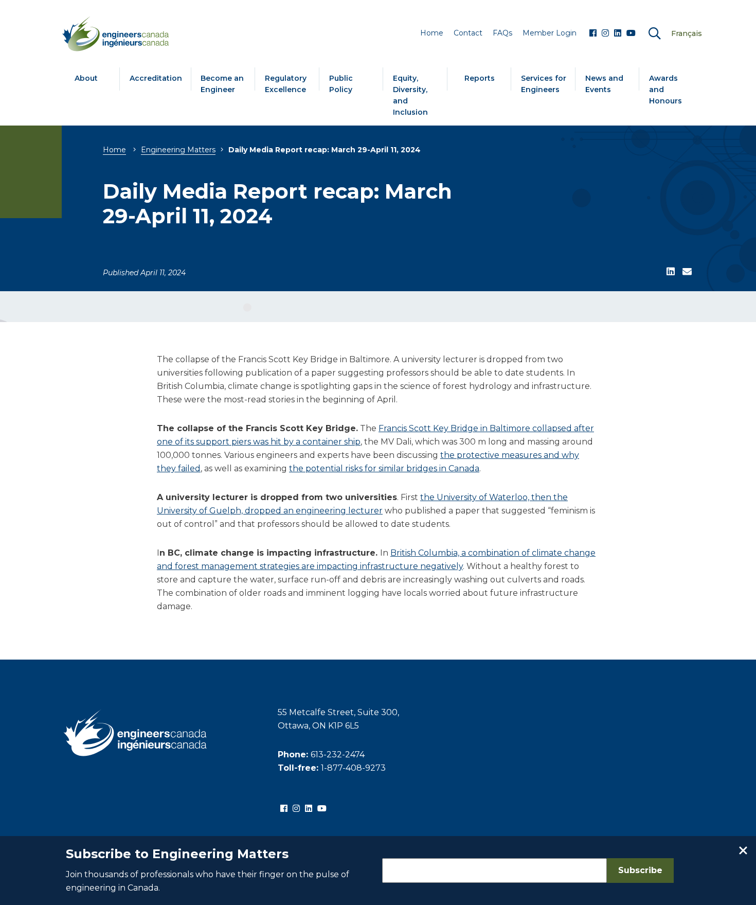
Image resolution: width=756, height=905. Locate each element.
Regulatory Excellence (286, 84)
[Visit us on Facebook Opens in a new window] (593, 33)
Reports (479, 78)
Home (114, 149)
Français (686, 33)
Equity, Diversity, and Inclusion (410, 95)
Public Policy (341, 84)
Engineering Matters (178, 149)
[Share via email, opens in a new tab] (687, 272)
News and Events (604, 84)
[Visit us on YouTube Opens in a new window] (631, 33)
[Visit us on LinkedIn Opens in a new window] (617, 33)
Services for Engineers (543, 84)
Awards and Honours (665, 89)
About (86, 78)
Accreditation (156, 78)
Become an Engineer (222, 84)
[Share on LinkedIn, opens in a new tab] (671, 272)
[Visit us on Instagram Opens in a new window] (605, 33)
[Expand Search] (655, 34)
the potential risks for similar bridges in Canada (384, 468)
